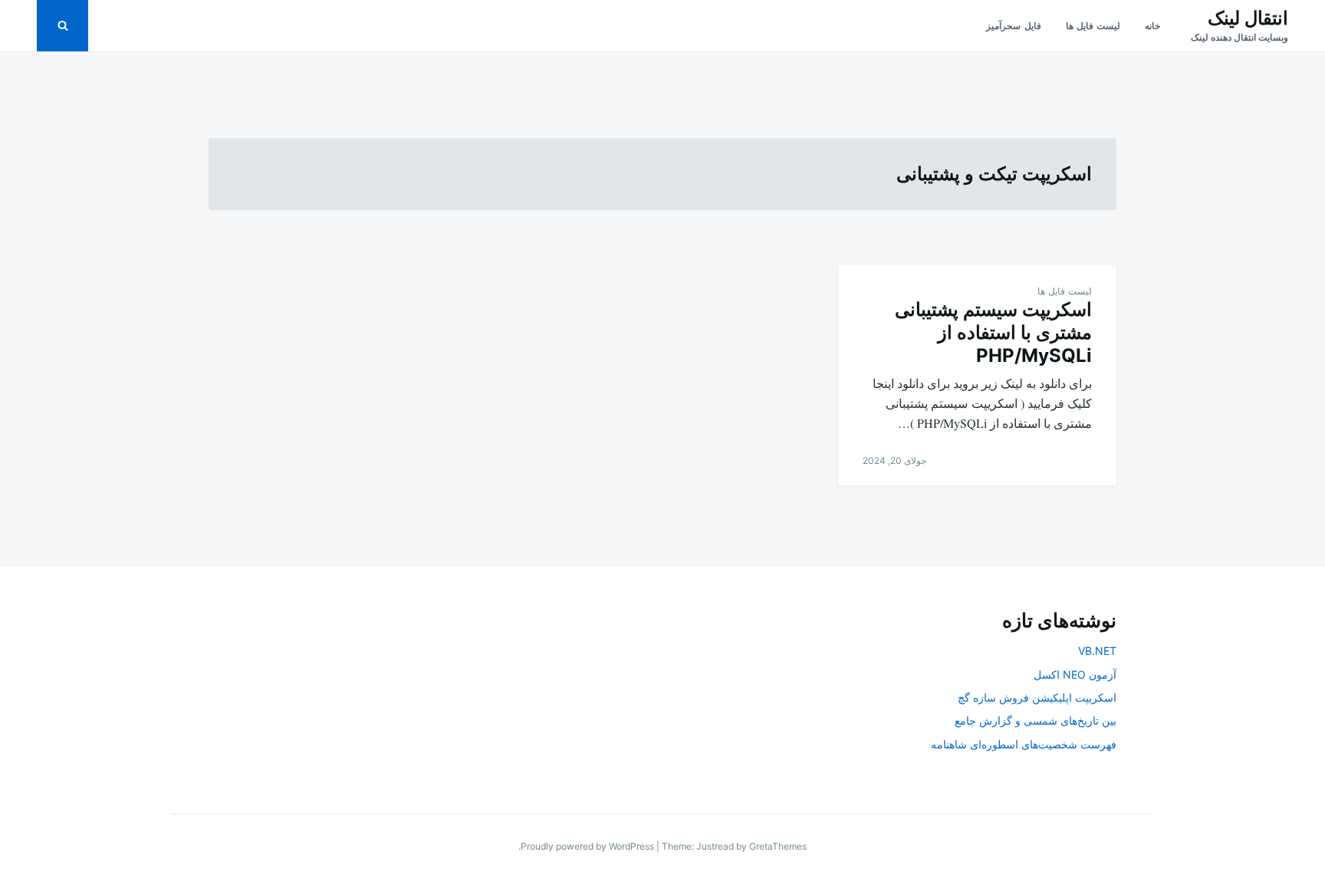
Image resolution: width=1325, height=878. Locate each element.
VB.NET (1097, 650)
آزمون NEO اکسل (1075, 674)
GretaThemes (778, 846)
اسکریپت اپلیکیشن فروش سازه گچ (1037, 697)
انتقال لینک (1248, 18)
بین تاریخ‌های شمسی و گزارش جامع (1035, 720)
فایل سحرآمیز (1013, 25)
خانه (1152, 25)
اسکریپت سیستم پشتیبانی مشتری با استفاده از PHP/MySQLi (993, 332)
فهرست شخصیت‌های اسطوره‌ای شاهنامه (1023, 744)
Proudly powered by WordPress (588, 846)
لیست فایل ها (1093, 25)
